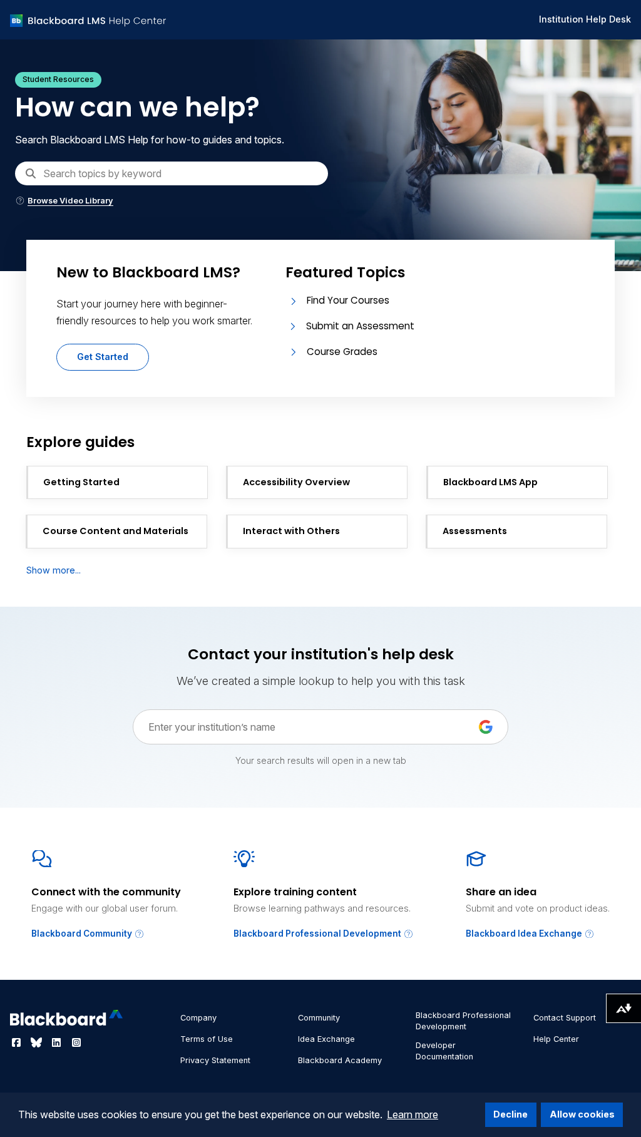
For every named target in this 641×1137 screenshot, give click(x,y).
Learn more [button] (412, 1114)
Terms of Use (206, 1039)
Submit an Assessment (360, 325)
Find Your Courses (348, 300)
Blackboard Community (82, 934)
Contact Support (564, 1017)
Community (319, 1017)
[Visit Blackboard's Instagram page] (76, 1042)
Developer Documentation (444, 1051)
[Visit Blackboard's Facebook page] (17, 1042)
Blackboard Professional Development (318, 934)
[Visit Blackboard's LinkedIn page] (57, 1042)
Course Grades (342, 351)
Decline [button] (510, 1114)
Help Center (556, 1039)
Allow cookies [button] (582, 1114)
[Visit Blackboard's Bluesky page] (37, 1042)
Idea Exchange (326, 1039)
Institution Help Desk (585, 19)
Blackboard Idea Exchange (525, 934)
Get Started (102, 356)
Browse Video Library (70, 200)
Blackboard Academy (340, 1060)
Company (198, 1017)
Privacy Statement (215, 1060)
